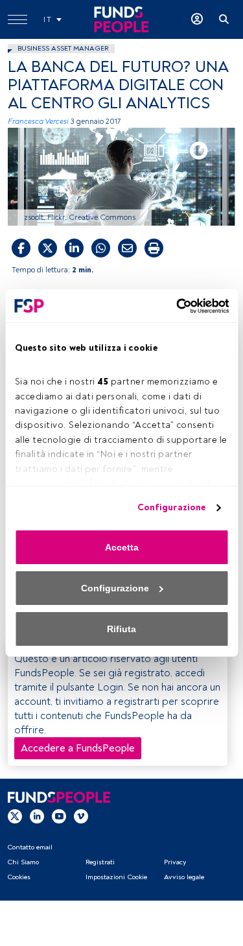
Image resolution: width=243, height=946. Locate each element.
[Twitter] (15, 816)
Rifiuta (121, 629)
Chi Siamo (23, 862)
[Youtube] (59, 816)
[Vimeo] (81, 816)
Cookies (18, 877)
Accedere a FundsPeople (78, 748)
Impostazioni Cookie (116, 877)
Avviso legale (184, 877)
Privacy (175, 862)
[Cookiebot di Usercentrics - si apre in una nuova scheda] (174, 306)
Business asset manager (62, 48)
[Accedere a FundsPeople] (197, 19)
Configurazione (171, 507)
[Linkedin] (37, 816)
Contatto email (29, 847)
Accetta (122, 547)
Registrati (100, 862)
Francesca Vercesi (38, 121)
